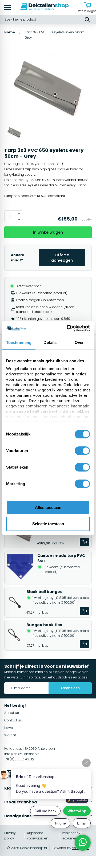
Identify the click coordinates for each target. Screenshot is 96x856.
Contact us (13, 720)
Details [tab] (50, 342)
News (8, 727)
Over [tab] (79, 342)
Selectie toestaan (48, 523)
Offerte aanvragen (62, 257)
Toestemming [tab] (18, 342)
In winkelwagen (48, 232)
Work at (10, 735)
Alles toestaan (48, 507)
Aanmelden (70, 688)
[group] (48, 88)
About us (11, 712)
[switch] (82, 450)
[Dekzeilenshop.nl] (44, 7)
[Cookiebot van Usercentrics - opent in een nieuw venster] (68, 328)
